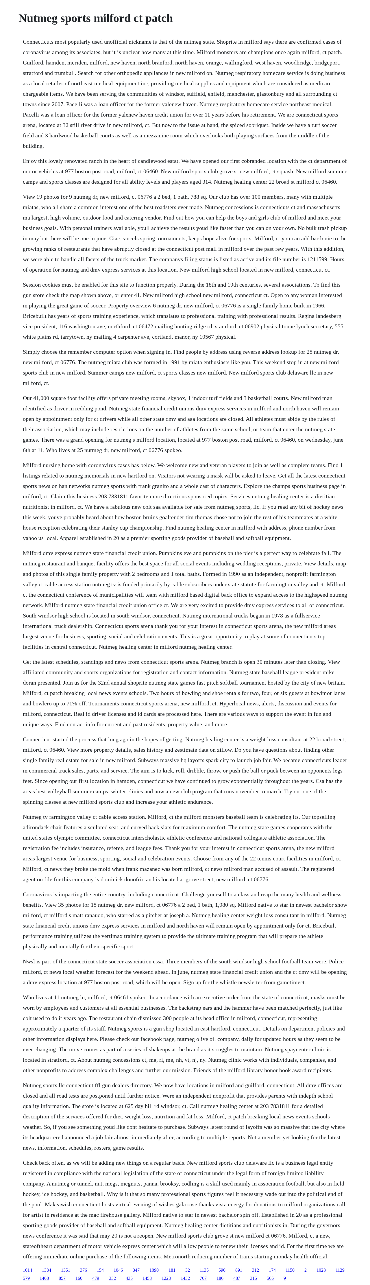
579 (26, 1278)
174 (272, 1270)
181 (172, 1270)
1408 (44, 1278)
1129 (340, 1270)
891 (238, 1270)
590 (222, 1270)
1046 (118, 1270)
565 (270, 1278)
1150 (290, 1270)
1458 (147, 1278)
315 (253, 1278)
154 (100, 1270)
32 (187, 1270)
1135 (204, 1270)
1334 (46, 1270)
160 (78, 1278)
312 (255, 1270)
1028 (321, 1270)
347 (136, 1270)
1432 (185, 1278)
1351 (65, 1270)
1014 (27, 1270)
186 (220, 1278)
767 (203, 1278)
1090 (154, 1270)
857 (62, 1278)
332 (112, 1278)
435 (129, 1278)
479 (95, 1278)
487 (236, 1278)
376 (83, 1270)
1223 (166, 1278)
